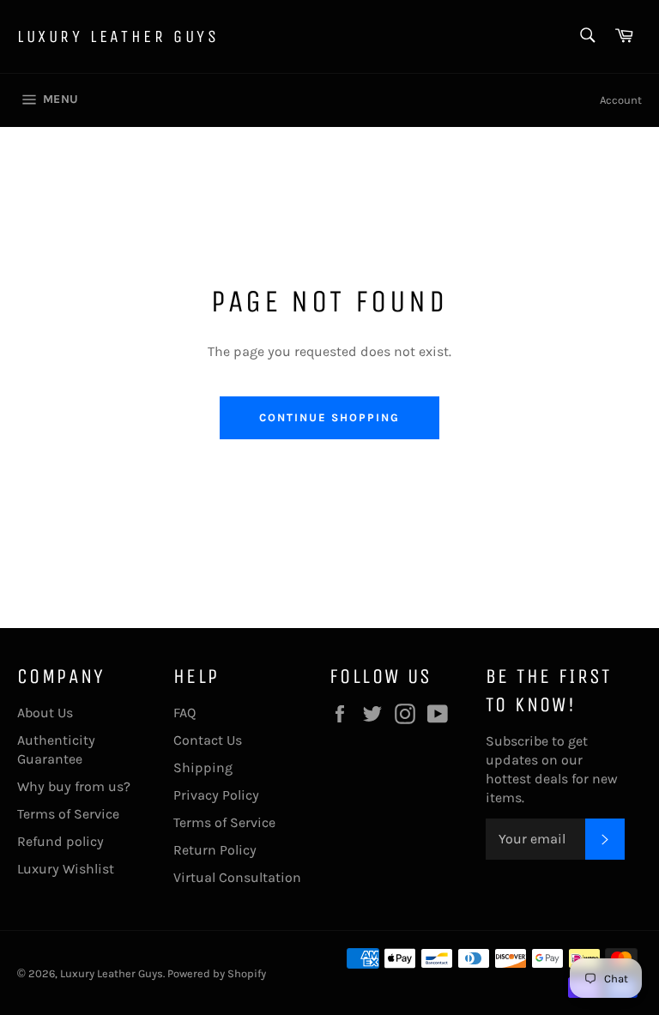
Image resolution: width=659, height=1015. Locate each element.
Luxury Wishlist (65, 869)
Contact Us (207, 740)
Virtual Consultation (237, 877)
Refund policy (60, 841)
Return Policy (215, 850)
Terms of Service (68, 814)
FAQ (184, 712)
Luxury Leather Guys (118, 36)
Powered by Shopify (216, 973)
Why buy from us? (73, 786)
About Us (45, 712)
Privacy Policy (216, 795)
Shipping (203, 767)
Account (621, 100)
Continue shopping (329, 417)
